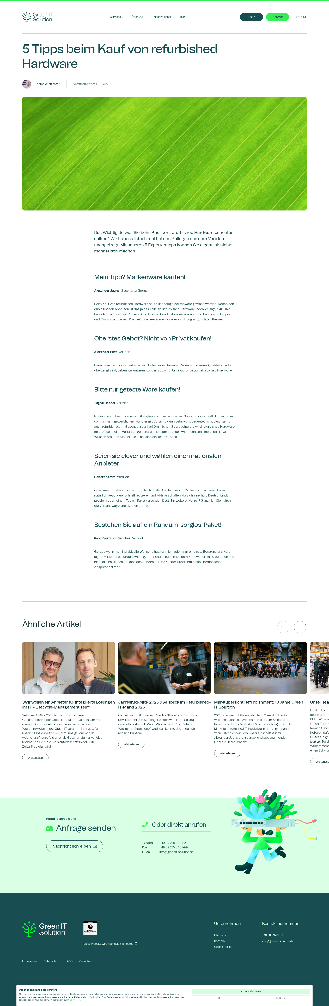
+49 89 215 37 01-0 (172, 843)
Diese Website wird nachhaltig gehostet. (108, 943)
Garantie (85, 961)
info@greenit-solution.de (176, 852)
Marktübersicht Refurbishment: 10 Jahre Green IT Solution (258, 705)
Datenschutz (52, 961)
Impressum (29, 961)
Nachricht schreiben (71, 846)
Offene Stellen (223, 947)
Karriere (219, 941)
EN (298, 16)
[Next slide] (300, 627)
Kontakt (278, 17)
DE (305, 16)
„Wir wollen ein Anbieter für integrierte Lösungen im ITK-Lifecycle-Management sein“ (68, 705)
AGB (69, 961)
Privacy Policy (74, 999)
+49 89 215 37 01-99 (173, 847)
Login (251, 17)
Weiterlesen (35, 758)
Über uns (220, 935)
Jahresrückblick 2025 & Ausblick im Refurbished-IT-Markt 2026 (164, 705)
